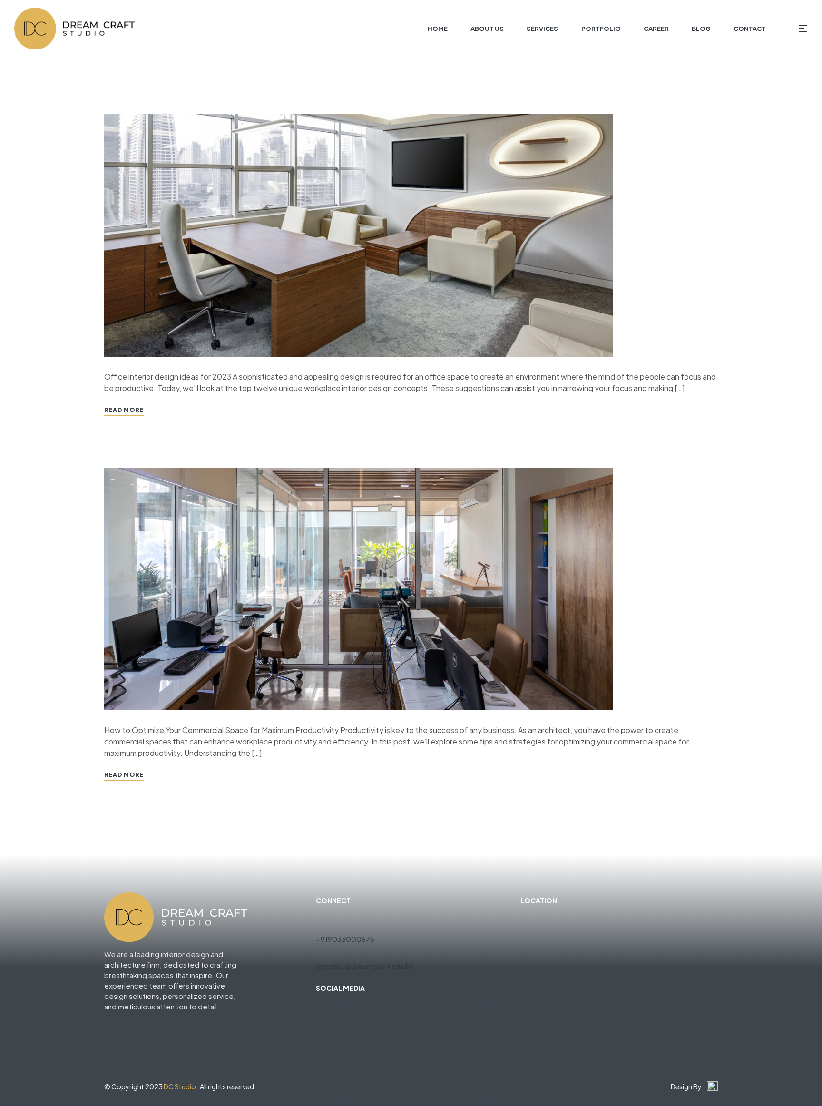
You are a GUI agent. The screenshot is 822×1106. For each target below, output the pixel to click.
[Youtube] (337, 1010)
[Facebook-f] (320, 1010)
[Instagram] (354, 1010)
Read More (124, 409)
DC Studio (180, 1086)
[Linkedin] (371, 1010)
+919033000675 (345, 938)
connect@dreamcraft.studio (364, 965)
